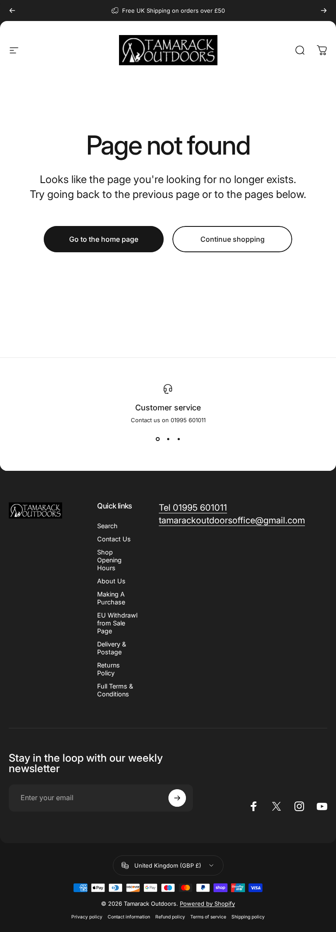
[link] (193, 507)
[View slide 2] (168, 439)
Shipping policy (248, 917)
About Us (111, 581)
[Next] (323, 10)
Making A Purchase (111, 598)
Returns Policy (108, 669)
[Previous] (12, 10)
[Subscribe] (177, 798)
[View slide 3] (178, 439)
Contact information (129, 917)
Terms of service (208, 917)
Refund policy (170, 917)
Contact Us (114, 539)
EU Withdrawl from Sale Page (117, 623)
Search (107, 526)
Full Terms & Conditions (115, 690)
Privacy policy (86, 917)
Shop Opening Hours (109, 560)
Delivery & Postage (111, 648)
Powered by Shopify (207, 903)
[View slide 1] (157, 439)
